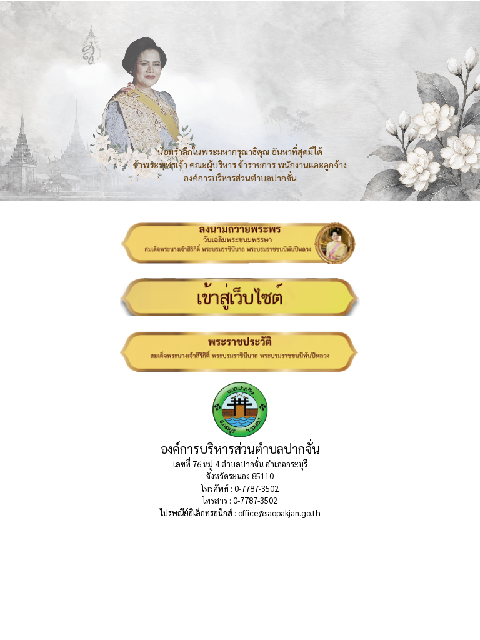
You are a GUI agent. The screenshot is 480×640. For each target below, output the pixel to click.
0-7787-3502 (256, 488)
